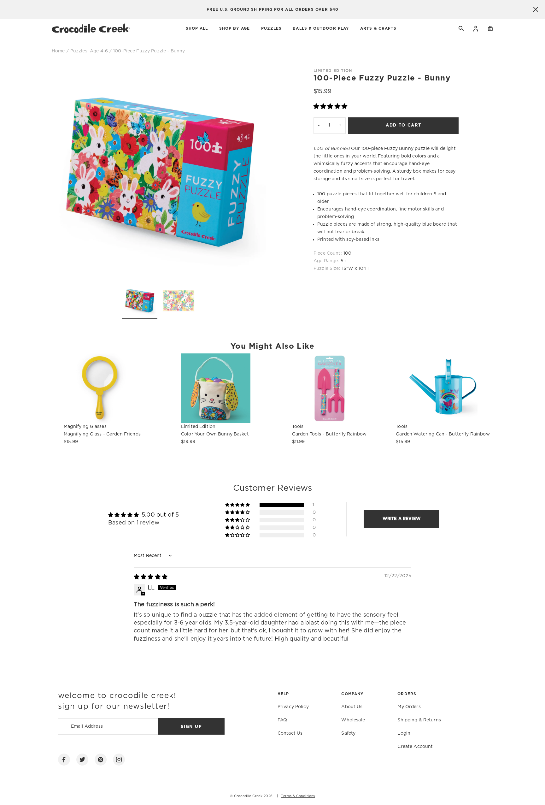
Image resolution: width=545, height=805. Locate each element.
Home (58, 51)
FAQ (282, 720)
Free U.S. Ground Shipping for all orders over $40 (272, 9)
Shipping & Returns (419, 720)
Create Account (415, 746)
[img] (150, 577)
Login (475, 28)
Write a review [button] (402, 519)
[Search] (461, 28)
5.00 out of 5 (160, 515)
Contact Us (290, 733)
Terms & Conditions (298, 796)
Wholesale (353, 720)
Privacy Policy (293, 707)
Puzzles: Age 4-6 (89, 51)
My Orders (408, 707)
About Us (351, 707)
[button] (330, 107)
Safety (348, 733)
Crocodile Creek (248, 796)
